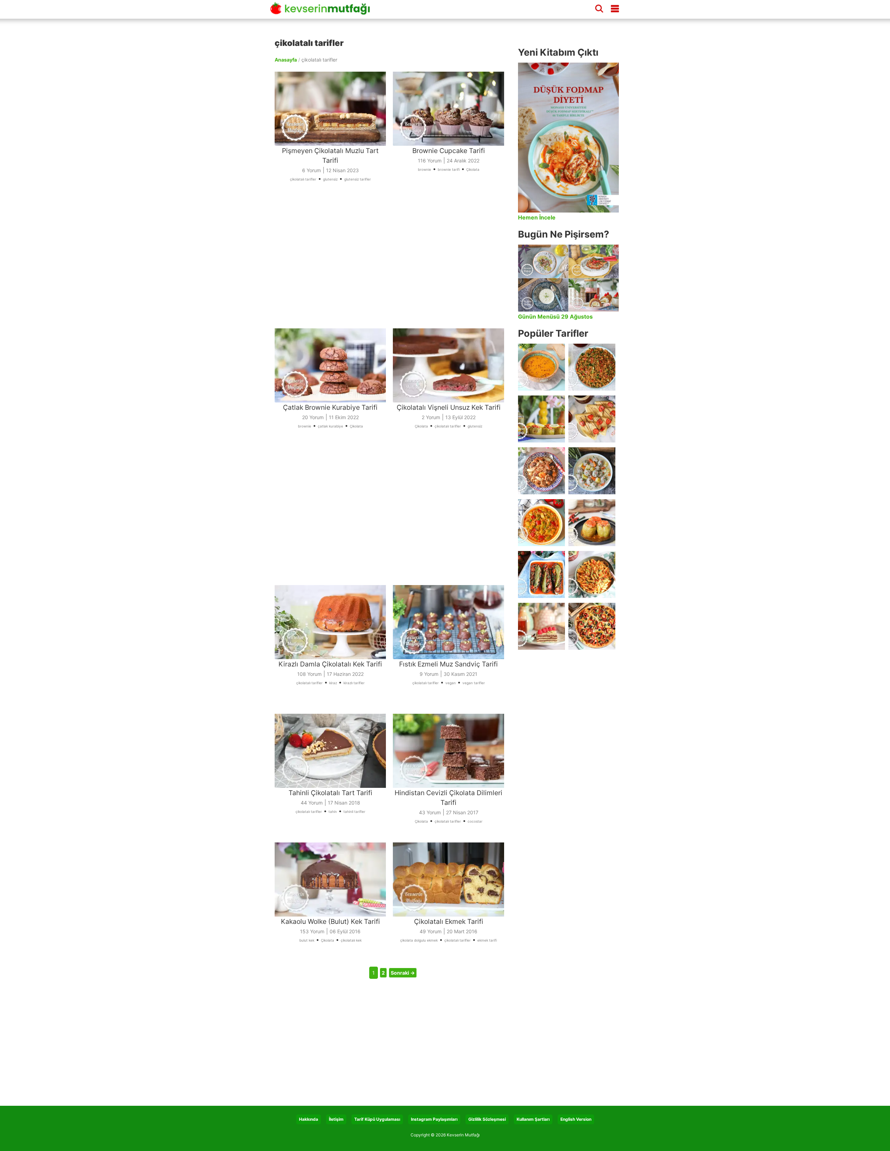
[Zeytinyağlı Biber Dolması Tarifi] (541, 418)
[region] (393, 259)
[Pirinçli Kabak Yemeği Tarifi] (541, 522)
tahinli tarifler (354, 811)
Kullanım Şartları (533, 1119)
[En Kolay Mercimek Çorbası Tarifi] (541, 367)
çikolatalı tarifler (303, 179)
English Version (575, 1119)
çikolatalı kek (351, 940)
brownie (424, 169)
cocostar (475, 821)
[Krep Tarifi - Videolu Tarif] (591, 418)
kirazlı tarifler (354, 683)
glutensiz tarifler (357, 179)
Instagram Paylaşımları (434, 1119)
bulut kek (306, 940)
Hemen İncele (537, 217)
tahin (333, 811)
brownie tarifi (449, 169)
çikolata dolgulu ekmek (419, 940)
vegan (450, 683)
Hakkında (308, 1119)
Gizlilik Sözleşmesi (487, 1119)
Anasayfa (286, 60)
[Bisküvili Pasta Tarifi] (541, 626)
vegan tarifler (473, 683)
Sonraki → (403, 973)
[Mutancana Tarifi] (541, 470)
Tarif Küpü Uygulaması (377, 1119)
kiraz (333, 683)
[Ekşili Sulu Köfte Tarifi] (591, 470)
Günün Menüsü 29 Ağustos (555, 316)
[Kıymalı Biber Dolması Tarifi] (591, 522)
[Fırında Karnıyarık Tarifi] (541, 574)
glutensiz (330, 179)
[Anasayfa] (323, 11)
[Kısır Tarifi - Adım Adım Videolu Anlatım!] (591, 367)
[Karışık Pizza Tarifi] (591, 626)
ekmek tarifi (487, 940)
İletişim (336, 1119)
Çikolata (472, 169)
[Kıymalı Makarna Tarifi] (591, 574)
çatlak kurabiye (330, 426)
